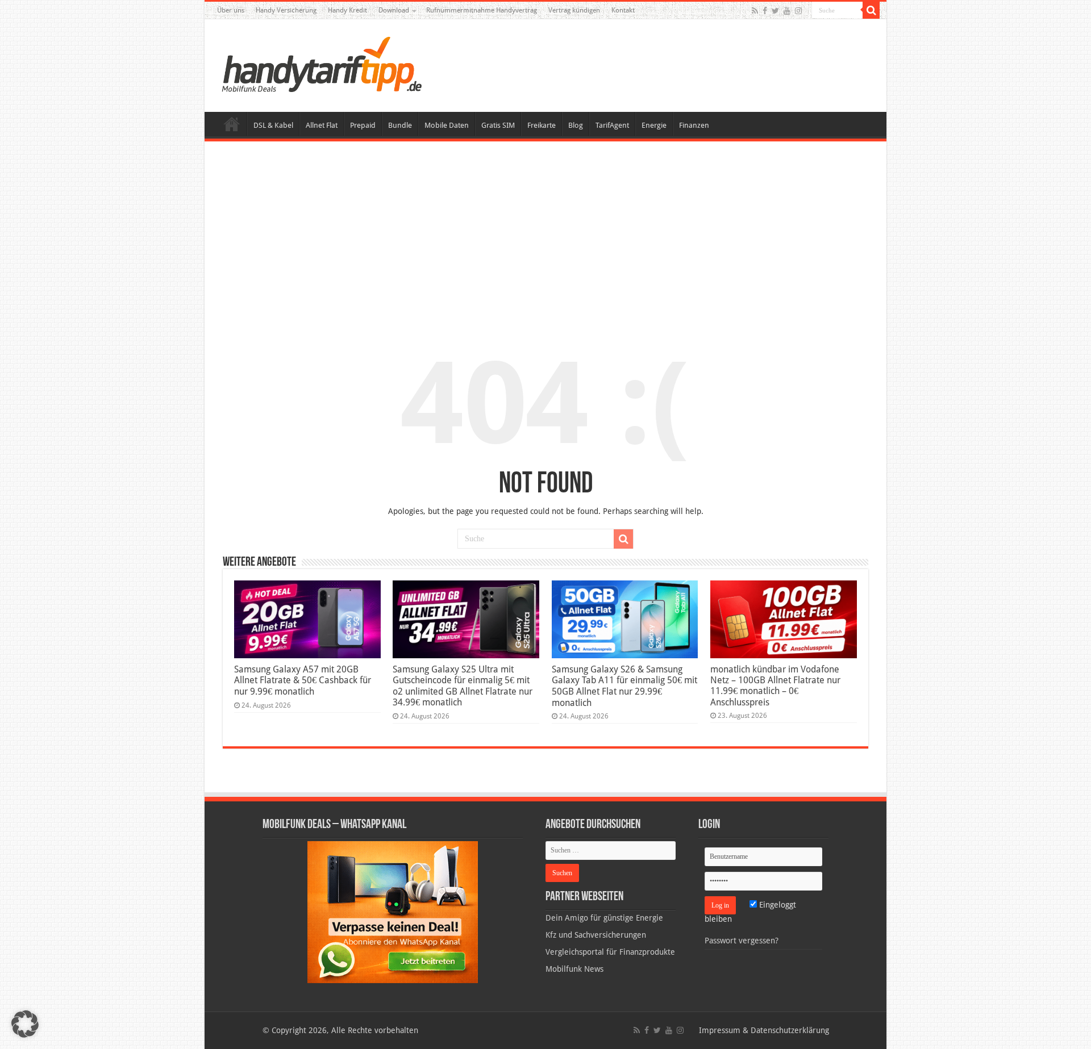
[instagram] (798, 11)
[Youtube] (787, 11)
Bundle (400, 125)
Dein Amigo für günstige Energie (604, 917)
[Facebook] (764, 11)
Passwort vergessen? (741, 940)
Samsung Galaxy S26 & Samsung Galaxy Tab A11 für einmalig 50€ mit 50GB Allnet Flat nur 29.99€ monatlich (624, 686)
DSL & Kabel (273, 125)
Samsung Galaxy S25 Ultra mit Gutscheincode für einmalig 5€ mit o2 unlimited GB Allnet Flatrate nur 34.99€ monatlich (462, 686)
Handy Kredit (347, 10)
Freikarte (541, 125)
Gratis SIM (498, 125)
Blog (575, 125)
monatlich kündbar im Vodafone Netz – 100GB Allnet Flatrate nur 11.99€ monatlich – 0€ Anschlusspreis (775, 686)
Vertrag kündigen (574, 10)
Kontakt (623, 10)
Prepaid (363, 125)
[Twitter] (775, 11)
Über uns (230, 10)
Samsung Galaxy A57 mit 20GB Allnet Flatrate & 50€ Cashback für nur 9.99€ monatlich (302, 680)
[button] (871, 10)
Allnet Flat (322, 125)
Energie (654, 125)
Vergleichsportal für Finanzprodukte (610, 951)
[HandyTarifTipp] (321, 63)
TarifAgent (612, 125)
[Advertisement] (545, 235)
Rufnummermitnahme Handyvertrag (481, 10)
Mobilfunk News (574, 968)
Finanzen (694, 125)
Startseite (232, 124)
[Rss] (755, 11)
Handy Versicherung (286, 10)
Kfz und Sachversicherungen (596, 934)
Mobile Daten (446, 125)
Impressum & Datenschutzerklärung (764, 1030)
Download (393, 10)
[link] (392, 911)
